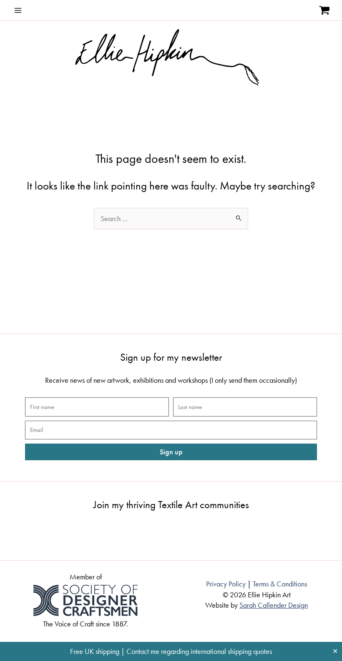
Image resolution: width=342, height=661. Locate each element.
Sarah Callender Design (273, 605)
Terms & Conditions (280, 584)
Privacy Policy (226, 584)
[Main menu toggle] (18, 10)
